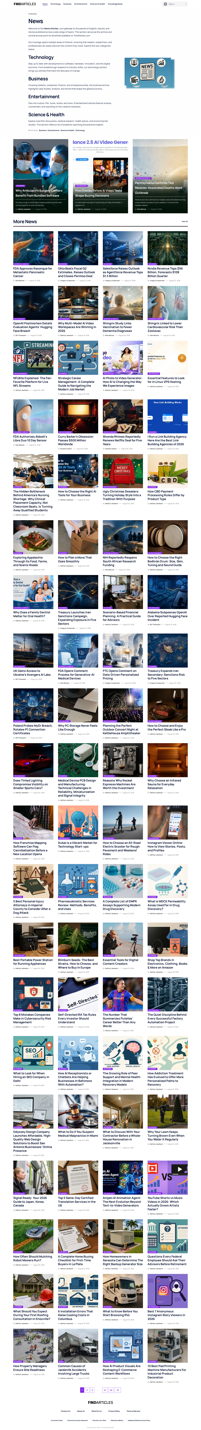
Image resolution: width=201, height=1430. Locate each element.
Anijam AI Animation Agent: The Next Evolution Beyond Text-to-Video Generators (122, 1201)
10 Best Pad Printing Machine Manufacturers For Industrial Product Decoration (167, 1371)
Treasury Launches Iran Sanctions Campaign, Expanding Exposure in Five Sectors (77, 618)
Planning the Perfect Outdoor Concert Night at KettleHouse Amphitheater (121, 729)
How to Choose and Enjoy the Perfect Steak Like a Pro (167, 727)
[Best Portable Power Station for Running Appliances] (33, 940)
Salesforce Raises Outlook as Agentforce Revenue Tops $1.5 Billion (123, 272)
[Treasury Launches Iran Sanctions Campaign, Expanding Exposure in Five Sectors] (78, 592)
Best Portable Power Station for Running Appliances (33, 962)
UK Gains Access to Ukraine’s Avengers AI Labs (32, 673)
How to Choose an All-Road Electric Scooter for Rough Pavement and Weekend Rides (122, 848)
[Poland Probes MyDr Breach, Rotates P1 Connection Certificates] (33, 705)
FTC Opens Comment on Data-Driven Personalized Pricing (121, 674)
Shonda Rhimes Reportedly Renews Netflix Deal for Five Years (122, 440)
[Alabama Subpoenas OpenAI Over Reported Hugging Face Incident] (168, 592)
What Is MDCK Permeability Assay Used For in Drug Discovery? (167, 905)
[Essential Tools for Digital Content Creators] (123, 940)
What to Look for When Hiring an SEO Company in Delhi (31, 1077)
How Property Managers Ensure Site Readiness (30, 1368)
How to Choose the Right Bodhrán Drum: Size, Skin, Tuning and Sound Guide (166, 561)
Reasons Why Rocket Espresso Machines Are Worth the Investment (119, 784)
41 (105, 1390)
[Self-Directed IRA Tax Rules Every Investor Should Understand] (78, 994)
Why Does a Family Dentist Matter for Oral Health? (31, 614)
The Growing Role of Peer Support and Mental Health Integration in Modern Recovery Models (121, 1079)
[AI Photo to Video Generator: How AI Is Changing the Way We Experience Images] (123, 358)
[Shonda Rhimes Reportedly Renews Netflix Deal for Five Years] (123, 416)
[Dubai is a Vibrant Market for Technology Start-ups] (78, 823)
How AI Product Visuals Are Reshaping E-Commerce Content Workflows (122, 1370)
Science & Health (67, 130)
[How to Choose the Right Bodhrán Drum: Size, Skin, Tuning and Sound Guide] (168, 537)
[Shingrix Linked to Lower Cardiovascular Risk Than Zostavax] (168, 303)
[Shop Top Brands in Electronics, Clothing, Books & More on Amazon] (168, 940)
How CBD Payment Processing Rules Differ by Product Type (166, 495)
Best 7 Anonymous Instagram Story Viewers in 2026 (166, 1315)
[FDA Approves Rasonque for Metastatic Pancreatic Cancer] (33, 248)
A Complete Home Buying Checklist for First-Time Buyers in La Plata (75, 1260)
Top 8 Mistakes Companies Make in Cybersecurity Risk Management (32, 1018)
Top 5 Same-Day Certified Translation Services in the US (77, 1201)
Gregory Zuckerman (67, 280)
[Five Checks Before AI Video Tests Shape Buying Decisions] (100, 176)
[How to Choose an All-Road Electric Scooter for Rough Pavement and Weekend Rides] (123, 823)
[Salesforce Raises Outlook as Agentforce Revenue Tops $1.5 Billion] (123, 248)
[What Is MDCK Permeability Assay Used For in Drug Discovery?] (168, 881)
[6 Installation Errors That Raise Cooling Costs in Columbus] (78, 1291)
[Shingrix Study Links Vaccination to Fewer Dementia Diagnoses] (123, 303)
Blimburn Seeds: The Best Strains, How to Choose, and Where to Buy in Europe (78, 963)
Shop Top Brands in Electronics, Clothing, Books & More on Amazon (167, 963)
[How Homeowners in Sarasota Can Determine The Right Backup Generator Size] (123, 1236)
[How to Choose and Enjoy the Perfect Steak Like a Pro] (168, 705)
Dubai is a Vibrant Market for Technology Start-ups (77, 845)
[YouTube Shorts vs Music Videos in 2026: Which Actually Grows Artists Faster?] (168, 1178)
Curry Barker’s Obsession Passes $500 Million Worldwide (75, 440)
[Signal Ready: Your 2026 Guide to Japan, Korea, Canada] (33, 1178)
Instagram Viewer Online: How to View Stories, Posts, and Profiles (167, 846)
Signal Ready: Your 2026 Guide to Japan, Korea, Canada (30, 1201)
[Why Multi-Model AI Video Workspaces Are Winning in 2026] (78, 303)
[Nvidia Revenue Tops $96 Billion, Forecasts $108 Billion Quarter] (168, 248)
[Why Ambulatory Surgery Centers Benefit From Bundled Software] (40, 176)
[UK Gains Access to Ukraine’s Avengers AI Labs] (33, 651)
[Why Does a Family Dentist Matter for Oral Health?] (33, 592)
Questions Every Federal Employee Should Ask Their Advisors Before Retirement (167, 1260)
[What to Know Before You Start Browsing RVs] (123, 1291)
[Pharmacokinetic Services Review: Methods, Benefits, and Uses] (78, 881)
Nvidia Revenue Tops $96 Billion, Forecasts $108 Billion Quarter (165, 272)
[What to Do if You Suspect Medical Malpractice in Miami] (78, 1112)
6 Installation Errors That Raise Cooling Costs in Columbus (75, 1315)
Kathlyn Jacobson (24, 209)
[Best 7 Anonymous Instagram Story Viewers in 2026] (168, 1291)
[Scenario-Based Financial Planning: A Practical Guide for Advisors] (123, 592)
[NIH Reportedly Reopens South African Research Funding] (123, 537)
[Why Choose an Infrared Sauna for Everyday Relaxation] (168, 760)
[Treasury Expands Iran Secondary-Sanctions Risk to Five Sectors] (168, 651)
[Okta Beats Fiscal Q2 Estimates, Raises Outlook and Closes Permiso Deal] (78, 248)
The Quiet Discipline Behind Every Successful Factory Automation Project (167, 1018)
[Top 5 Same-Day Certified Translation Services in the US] (78, 1178)
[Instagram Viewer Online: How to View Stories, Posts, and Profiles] (168, 823)
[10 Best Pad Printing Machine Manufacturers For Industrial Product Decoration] (168, 1346)
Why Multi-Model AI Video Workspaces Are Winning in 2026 (77, 327)
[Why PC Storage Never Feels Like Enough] (78, 705)
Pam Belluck (141, 209)
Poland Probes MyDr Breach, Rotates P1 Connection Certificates (33, 729)
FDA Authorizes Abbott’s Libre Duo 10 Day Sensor (30, 438)
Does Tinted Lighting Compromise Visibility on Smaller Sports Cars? (30, 784)
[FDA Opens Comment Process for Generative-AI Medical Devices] (78, 651)
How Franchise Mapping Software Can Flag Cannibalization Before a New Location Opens (30, 848)
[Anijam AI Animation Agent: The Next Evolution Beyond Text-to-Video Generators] (123, 1178)
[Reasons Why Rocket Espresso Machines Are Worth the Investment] (123, 760)
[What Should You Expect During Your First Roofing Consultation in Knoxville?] (33, 1291)
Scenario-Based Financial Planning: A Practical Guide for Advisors (122, 616)
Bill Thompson (21, 335)
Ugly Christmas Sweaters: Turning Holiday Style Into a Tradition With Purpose (122, 495)
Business (43, 130)
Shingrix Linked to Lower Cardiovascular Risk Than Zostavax (165, 327)
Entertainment (53, 130)
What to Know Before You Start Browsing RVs (120, 1313)
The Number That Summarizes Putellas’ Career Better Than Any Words (119, 1020)
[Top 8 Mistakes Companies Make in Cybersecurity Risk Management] (33, 994)
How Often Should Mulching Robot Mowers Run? (32, 1258)
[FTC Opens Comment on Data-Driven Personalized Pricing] (123, 651)
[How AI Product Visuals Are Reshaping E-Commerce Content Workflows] (123, 1346)
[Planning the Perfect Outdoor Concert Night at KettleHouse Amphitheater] (123, 705)
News (61, 1362)
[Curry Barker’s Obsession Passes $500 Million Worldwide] (78, 416)
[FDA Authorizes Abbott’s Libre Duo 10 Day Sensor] (33, 416)
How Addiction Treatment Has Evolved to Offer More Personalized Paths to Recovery (166, 1079)
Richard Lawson (66, 449)
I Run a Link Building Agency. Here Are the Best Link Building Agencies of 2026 (167, 440)
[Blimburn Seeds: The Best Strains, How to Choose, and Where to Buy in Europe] (78, 940)
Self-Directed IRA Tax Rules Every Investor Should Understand (77, 1018)
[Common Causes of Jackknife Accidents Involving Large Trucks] (78, 1346)
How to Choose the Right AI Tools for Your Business (77, 493)
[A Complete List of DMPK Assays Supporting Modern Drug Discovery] (123, 881)
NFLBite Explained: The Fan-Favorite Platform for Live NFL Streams (32, 382)
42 (111, 1390)
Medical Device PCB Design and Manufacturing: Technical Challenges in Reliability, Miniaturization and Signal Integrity (77, 788)
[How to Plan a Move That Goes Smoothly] (78, 537)
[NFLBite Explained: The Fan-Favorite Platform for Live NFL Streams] (33, 358)
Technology (80, 130)
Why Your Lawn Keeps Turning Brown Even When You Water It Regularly (166, 1135)
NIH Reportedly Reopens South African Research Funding (120, 561)
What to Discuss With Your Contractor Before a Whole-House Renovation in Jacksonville (122, 1137)
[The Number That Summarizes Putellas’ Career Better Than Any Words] (123, 994)
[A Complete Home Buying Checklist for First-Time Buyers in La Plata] (78, 1236)
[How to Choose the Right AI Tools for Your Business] (78, 471)
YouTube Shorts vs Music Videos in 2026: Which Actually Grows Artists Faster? (165, 1203)
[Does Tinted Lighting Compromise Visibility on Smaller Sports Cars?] (33, 760)
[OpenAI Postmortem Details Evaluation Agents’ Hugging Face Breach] (33, 303)
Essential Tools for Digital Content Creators (120, 962)
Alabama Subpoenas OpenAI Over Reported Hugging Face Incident (168, 616)
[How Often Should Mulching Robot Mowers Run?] (33, 1236)
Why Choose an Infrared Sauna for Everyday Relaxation (164, 784)
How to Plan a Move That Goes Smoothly (75, 559)
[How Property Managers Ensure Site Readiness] (33, 1346)
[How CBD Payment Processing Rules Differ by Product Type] (168, 471)
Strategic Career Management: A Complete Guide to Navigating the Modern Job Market (76, 383)
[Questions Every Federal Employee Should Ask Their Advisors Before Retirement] (168, 1236)
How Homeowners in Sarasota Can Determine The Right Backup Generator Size (123, 1260)
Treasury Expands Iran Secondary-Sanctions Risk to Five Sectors (166, 674)
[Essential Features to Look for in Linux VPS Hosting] (168, 358)
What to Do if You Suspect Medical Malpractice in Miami (78, 1134)
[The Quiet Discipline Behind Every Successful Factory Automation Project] (168, 994)
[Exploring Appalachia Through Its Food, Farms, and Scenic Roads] (33, 537)
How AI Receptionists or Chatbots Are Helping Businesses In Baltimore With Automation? (75, 1079)
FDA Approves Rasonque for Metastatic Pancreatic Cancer (32, 272)
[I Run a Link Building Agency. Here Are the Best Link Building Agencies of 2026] (168, 416)
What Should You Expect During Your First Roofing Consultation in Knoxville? (31, 1315)
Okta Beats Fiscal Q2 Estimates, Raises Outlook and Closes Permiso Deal (76, 272)
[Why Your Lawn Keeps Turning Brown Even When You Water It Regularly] (168, 1112)
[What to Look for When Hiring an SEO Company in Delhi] (33, 1053)
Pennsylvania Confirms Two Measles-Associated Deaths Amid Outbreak (158, 188)
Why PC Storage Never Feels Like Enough (77, 727)
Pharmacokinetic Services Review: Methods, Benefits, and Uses (77, 905)
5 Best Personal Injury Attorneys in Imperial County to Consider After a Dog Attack (31, 907)
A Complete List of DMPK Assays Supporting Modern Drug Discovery (122, 905)
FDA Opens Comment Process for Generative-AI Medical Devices (76, 674)
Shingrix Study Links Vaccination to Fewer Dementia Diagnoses (117, 327)
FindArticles (32, 14)
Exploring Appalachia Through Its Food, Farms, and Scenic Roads (30, 561)
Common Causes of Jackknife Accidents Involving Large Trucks (73, 1370)
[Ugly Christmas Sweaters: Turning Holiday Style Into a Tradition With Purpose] (123, 471)
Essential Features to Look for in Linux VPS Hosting (166, 380)
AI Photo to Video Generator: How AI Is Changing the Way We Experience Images (122, 382)
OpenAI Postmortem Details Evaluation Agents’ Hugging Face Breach (32, 327)
